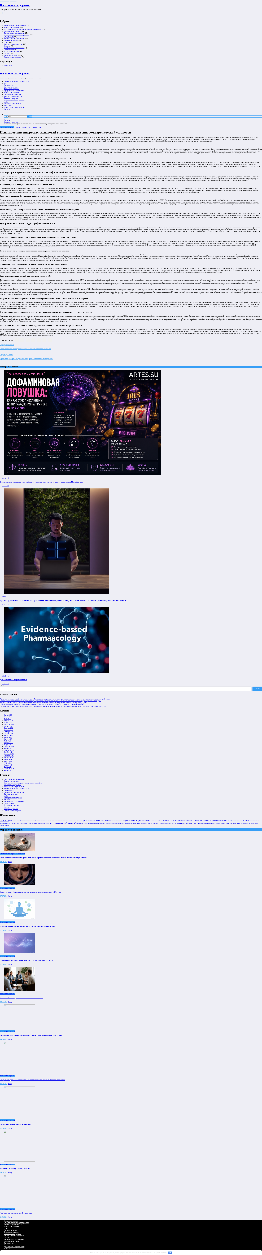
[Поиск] (4, 114)
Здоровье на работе (11, 40)
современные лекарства (146, 823)
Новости (7, 46)
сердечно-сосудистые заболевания (107, 823)
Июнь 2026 (8, 717)
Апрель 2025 (8, 743)
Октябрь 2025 (9, 732)
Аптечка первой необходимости (15, 25)
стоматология (157, 823)
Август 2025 (8, 735)
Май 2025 (7, 741)
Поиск (2, 685)
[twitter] (22, 340)
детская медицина (77, 820)
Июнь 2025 (8, 739)
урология (202, 823)
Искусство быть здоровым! (15, 5)
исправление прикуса (208, 820)
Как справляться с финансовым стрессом (15, 1124)
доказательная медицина (93, 820)
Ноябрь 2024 (8, 752)
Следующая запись (6, 355)
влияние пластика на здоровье (65, 820)
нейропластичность (254, 820)
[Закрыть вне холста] (0, 69)
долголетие (108, 820)
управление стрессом (191, 823)
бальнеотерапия (31, 820)
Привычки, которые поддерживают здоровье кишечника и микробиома (26, 359)
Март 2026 (7, 722)
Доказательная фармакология (14, 33)
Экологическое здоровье (12, 57)
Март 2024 (7, 767)
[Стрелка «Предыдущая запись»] (0, 353)
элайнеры (7, 825)
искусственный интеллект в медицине (189, 820)
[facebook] (17, 340)
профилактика (45, 823)
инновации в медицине (169, 820)
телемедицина (177, 823)
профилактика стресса (81, 823)
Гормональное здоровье (12, 31)
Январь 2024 (8, 770)
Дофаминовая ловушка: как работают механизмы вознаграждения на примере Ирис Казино (41, 482)
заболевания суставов (117, 820)
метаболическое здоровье (235, 820)
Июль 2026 (8, 715)
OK (170, 1252)
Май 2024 (7, 763)
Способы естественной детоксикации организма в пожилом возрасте (25, 349)
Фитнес (6, 53)
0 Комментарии (37, 127)
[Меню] (1, 13)
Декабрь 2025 (9, 728)
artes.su (4, 820)
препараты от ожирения (17, 823)
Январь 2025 (8, 748)
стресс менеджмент (166, 823)
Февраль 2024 (9, 769)
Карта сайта (8, 66)
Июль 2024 (8, 759)
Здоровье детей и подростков (14, 38)
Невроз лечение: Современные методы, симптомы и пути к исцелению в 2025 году (30, 892)
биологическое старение (41, 820)
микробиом (245, 820)
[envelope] (33, 340)
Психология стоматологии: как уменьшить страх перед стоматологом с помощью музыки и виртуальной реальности (43, 858)
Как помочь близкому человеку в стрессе (15, 1168)
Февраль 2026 (9, 724)
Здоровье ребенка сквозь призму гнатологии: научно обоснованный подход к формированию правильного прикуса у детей (43, 702)
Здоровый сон (9, 37)
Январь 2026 (8, 726)
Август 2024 (8, 757)
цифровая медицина (220, 823)
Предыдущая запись (7, 345)
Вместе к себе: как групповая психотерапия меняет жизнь (21, 998)
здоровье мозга (147, 820)
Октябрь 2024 (9, 754)
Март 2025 (7, 744)
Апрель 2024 (8, 765)
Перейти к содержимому (8, 1)
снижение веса (120, 823)
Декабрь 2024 (9, 750)
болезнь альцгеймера (53, 820)
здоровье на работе (157, 820)
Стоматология (9, 50)
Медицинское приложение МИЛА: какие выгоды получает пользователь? (27, 926)
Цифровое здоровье (11, 55)
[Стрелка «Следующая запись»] (0, 363)
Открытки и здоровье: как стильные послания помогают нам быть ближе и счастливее (32, 1080)
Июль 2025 (8, 737)
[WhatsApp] (44, 340)
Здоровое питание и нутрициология (16, 35)
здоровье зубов (136, 820)
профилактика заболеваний (63, 823)
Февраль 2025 (9, 746)
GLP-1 (11, 820)
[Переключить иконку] (0, 15)
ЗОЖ (6, 42)
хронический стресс (210, 823)
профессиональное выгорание (32, 823)
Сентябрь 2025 (9, 733)
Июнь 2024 (8, 761)
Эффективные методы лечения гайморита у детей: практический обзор (26, 960)
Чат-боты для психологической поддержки (16, 1213)
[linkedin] (28, 340)
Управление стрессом (11, 51)
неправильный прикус (5, 823)
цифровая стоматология (233, 823)
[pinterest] (39, 340)
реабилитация (93, 823)
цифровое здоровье (245, 823)
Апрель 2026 (8, 720)
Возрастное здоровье (11, 27)
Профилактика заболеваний (14, 48)
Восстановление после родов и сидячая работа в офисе (23, 29)
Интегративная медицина (13, 44)
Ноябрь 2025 (8, 730)
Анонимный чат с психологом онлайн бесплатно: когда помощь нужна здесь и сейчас (31, 1035)
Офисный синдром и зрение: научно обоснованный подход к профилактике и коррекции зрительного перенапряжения (42, 704)
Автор (18, 127)
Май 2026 (7, 719)
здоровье (126, 820)
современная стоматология (132, 823)
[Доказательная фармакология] (56, 672)
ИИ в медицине (23, 820)
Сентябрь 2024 (9, 756)
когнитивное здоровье (222, 820)
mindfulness (16, 820)
